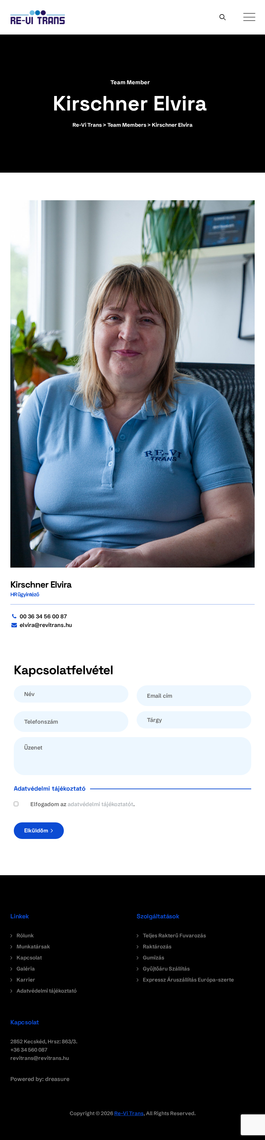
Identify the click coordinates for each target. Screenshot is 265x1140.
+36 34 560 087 (28, 1049)
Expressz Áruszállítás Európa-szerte (188, 979)
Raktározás (157, 946)
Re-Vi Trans (129, 1113)
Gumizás (153, 957)
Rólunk (25, 935)
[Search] (222, 17)
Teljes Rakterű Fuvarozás (174, 935)
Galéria (26, 968)
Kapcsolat (29, 957)
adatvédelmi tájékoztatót (100, 804)
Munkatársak (33, 946)
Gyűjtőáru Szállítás (166, 968)
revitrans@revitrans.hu (39, 1058)
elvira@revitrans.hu (46, 624)
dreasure (57, 1078)
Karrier (26, 979)
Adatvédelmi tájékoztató (47, 990)
